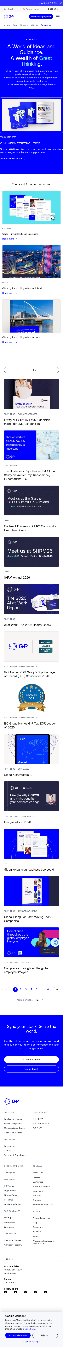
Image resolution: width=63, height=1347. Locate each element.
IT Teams (8, 1200)
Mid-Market (9, 1222)
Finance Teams (11, 1195)
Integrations (9, 1146)
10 (47, 989)
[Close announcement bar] (60, 3)
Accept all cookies (18, 1335)
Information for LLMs (42, 1204)
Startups (8, 1218)
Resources (37, 1227)
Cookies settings (31, 1341)
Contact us (9, 1282)
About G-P (38, 1172)
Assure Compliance (13, 1123)
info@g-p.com (10, 1273)
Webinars (37, 1232)
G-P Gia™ (37, 1128)
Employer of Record (13, 1119)
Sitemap (37, 1200)
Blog (35, 1222)
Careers (36, 1177)
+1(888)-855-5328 (13, 1270)
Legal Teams (10, 1190)
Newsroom (38, 1191)
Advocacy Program (13, 1245)
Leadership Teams (12, 1204)
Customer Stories (12, 1240)
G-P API (7, 1150)
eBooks (36, 1236)
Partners (37, 1195)
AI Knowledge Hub (41, 1218)
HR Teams (9, 1186)
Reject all (45, 1335)
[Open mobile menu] (57, 16)
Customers (38, 1182)
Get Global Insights (13, 1133)
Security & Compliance (15, 1155)
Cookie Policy (29, 1329)
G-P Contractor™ (41, 1123)
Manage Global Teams (14, 1128)
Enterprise (9, 1227)
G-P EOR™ (38, 1119)
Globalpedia (9, 1172)
